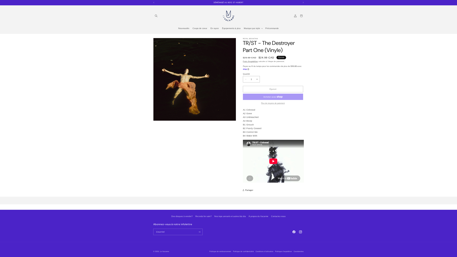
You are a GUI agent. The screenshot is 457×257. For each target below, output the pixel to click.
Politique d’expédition (283, 251)
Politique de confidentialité (243, 251)
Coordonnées (299, 251)
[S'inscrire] (199, 232)
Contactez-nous (278, 216)
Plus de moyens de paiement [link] (273, 103)
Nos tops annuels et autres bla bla (230, 216)
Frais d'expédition (250, 61)
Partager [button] (249, 190)
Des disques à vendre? (182, 216)
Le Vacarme (164, 251)
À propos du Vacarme (258, 216)
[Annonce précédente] (153, 2)
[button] (156, 16)
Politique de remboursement (220, 251)
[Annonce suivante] (303, 2)
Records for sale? (203, 216)
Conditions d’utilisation (264, 251)
